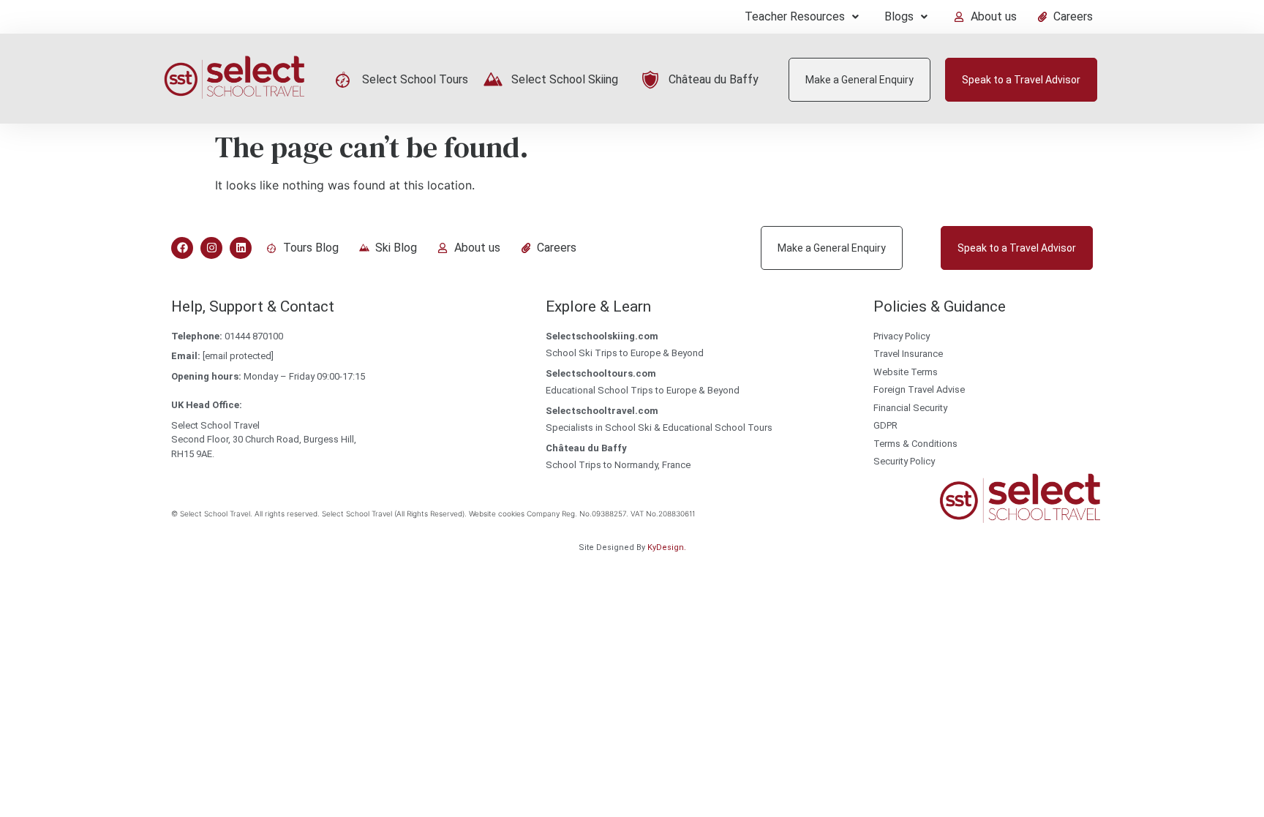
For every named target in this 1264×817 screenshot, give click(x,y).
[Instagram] (211, 248)
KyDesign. (666, 547)
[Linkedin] (241, 248)
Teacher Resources (795, 16)
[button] (802, 17)
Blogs (899, 16)
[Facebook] (182, 248)
